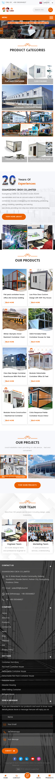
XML (3, 645)
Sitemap (5, 640)
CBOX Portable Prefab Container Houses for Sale (39, 335)
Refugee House (8, 694)
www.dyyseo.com (36, 765)
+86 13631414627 (28, 594)
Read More (9, 302)
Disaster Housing (9, 685)
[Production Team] (40, 532)
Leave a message (27, 775)
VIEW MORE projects (27, 485)
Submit (8, 751)
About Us (5, 618)
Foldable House (8, 680)
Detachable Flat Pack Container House (18, 676)
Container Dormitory (10, 662)
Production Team (41, 544)
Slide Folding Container (11, 689)
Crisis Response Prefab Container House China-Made (39, 414)
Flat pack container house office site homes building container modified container (15, 296)
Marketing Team (14, 544)
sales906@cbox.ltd (20, 588)
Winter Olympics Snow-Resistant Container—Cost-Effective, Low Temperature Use (14, 336)
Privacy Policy (7, 650)
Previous (3, 237)
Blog (4, 636)
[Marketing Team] (40, 237)
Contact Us (6, 627)
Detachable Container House (14, 671)
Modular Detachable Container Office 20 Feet (38, 375)
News (4, 631)
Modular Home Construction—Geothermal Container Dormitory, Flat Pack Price (15, 414)
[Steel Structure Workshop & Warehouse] (13, 466)
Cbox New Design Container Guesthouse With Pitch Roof (15, 375)
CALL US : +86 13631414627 (16, 2)
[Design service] (15, 237)
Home (4, 613)
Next (52, 237)
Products (5, 622)
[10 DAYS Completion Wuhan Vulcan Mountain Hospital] (41, 466)
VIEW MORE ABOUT (14, 217)
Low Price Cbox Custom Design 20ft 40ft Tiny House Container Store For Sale (40, 296)
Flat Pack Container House (13, 667)
